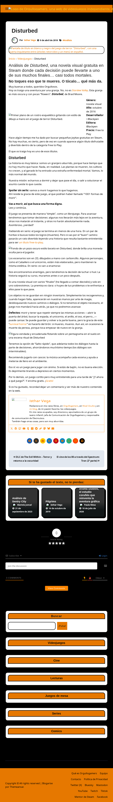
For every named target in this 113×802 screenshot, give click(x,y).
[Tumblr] (28, 428)
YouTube (83, 791)
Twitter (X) (76, 785)
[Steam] (40, 428)
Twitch (94, 791)
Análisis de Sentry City (19, 500)
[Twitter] (11, 428)
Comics (56, 731)
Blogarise (47, 783)
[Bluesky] (48, 428)
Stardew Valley (80, 90)
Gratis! (49, 380)
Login (104, 555)
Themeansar (16, 786)
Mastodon (102, 785)
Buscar (56, 616)
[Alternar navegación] (7, 9)
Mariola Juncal (24, 504)
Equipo (104, 773)
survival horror (18, 324)
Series (56, 713)
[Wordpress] (15, 428)
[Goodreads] (32, 428)
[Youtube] (24, 428)
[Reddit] (36, 428)
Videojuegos (25, 58)
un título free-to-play (31, 242)
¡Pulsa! (62, 626)
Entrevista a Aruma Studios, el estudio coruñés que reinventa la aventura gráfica (89, 493)
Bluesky (89, 785)
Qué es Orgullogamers (84, 773)
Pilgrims (51, 501)
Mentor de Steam (84, 796)
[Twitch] (20, 428)
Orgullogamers (70, 406)
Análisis (68, 40)
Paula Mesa (90, 504)
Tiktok (104, 791)
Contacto (76, 779)
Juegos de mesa (56, 695)
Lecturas (56, 678)
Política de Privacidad (96, 779)
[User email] (52, 428)
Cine (56, 660)
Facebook (102, 796)
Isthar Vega (30, 40)
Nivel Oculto (89, 406)
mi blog (33, 409)
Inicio (12, 58)
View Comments (56, 588)
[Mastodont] (44, 428)
